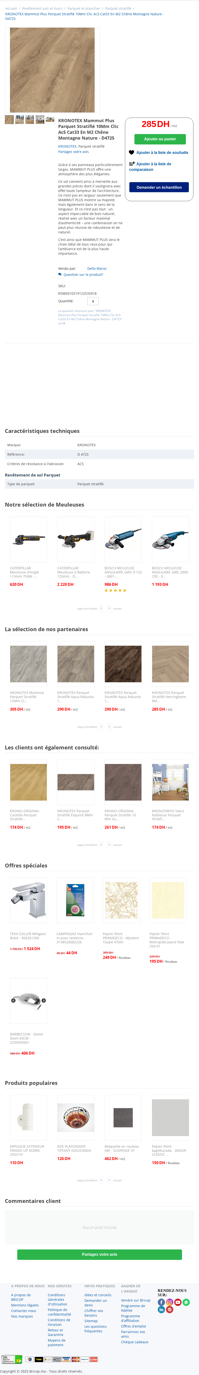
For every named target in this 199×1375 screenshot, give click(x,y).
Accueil (11, 8)
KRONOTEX (67, 146)
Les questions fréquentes (95, 1328)
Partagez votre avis (73, 151)
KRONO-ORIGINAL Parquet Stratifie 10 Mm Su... (120, 815)
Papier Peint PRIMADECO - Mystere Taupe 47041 (121, 938)
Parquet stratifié (118, 8)
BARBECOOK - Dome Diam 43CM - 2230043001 (26, 1038)
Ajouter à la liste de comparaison (150, 167)
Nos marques (22, 1316)
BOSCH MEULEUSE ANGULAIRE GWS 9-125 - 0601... (123, 572)
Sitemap (91, 1321)
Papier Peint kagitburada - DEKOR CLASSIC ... (169, 1151)
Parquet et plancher (83, 8)
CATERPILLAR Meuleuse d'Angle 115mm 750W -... (24, 572)
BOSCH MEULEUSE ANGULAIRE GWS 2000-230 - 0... (170, 572)
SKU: (62, 286)
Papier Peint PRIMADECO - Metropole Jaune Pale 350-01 (166, 940)
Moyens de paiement (57, 1342)
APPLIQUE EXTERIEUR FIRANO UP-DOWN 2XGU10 (27, 1151)
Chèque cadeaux (134, 1342)
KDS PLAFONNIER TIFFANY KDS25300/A (74, 1149)
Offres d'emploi (133, 1326)
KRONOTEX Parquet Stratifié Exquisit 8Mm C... (75, 815)
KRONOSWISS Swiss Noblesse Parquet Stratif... (168, 815)
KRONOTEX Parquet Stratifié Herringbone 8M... (169, 697)
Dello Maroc (97, 268)
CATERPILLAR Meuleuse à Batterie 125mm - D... (73, 572)
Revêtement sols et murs (42, 8)
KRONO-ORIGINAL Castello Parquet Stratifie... (24, 815)
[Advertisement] (99, 381)
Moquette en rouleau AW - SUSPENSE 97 (122, 1149)
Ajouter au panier (160, 139)
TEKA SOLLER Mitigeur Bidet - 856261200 (28, 936)
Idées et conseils (97, 1295)
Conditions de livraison (59, 1322)
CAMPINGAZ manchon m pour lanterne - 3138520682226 (74, 938)
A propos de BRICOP (21, 1297)
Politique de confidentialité (59, 1312)
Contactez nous (23, 1310)
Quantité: (66, 301)
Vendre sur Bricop (135, 1300)
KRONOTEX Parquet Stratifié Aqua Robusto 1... (75, 697)
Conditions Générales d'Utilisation (57, 1299)
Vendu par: (67, 268)
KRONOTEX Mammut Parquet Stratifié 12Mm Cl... (27, 697)
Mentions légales (25, 1305)
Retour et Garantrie (55, 1332)
